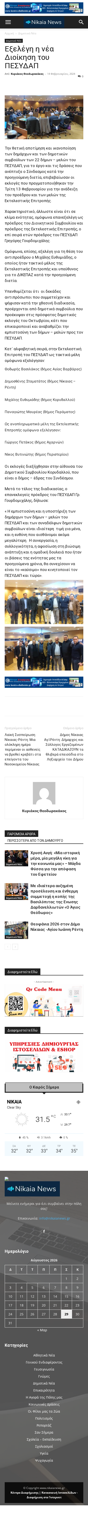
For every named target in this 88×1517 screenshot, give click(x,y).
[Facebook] (24, 84)
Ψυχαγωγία (44, 1460)
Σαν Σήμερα (44, 1432)
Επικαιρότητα (44, 1390)
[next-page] (15, 947)
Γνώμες (44, 1376)
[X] (35, 84)
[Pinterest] (45, 84)
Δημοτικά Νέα (27, 33)
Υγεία (44, 1453)
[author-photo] (44, 804)
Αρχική (9, 33)
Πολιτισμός (44, 1418)
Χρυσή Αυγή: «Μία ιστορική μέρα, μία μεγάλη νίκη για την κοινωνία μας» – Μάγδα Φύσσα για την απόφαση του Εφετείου (55, 863)
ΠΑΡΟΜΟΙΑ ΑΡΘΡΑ (21, 834)
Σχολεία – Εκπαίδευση (44, 1439)
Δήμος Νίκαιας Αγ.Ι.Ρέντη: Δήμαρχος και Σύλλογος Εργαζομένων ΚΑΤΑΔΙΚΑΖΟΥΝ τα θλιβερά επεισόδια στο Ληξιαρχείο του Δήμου (63, 747)
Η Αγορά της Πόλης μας (44, 1397)
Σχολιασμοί (44, 1446)
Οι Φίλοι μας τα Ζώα (44, 1411)
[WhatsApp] (56, 84)
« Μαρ (42, 1330)
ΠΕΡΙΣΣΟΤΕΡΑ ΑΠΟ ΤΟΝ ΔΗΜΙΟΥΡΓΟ (35, 840)
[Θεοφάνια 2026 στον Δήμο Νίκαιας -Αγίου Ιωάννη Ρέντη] (16, 930)
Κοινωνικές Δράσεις (44, 1404)
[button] (7, 22)
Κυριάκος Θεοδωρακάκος (27, 73)
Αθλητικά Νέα (44, 1355)
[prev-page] (8, 947)
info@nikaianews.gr (54, 1218)
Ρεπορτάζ (44, 1425)
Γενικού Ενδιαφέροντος (44, 1362)
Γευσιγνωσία (44, 1369)
